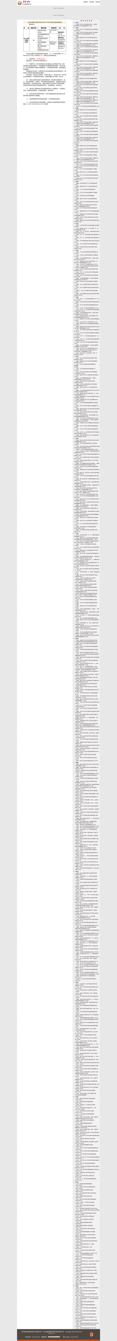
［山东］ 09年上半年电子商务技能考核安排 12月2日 (87, 773)
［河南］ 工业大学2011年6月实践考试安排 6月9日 (86, 494)
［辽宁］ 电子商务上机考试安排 (82, 1208)
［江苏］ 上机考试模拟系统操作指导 (83, 1123)
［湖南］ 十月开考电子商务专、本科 (83, 1247)
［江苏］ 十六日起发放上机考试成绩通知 (84, 1114)
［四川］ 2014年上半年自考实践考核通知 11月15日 (86, 308)
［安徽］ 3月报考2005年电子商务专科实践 (85, 1172)
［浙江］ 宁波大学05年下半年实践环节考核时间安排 (87, 1135)
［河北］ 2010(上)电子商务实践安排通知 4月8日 (86, 618)
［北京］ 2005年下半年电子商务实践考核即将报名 (86, 1147)
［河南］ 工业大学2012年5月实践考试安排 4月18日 (86, 418)
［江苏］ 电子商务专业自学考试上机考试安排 (85, 1324)
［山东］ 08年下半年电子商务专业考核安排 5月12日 (87, 826)
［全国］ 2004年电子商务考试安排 (83, 1297)
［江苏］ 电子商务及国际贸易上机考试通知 (85, 1231)
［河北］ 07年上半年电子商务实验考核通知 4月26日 (87, 956)
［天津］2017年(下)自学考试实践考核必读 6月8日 (86, 164)
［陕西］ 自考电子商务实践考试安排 (83, 1323)
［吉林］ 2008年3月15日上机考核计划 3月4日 (85, 848)
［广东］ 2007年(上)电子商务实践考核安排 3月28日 (87, 964)
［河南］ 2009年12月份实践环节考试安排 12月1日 (86, 652)
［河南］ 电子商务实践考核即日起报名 (84, 1144)
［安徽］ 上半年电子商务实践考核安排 (84, 1258)
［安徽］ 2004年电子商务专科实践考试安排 (85, 1290)
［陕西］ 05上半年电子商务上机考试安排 (84, 1175)
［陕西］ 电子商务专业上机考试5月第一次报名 (86, 1270)
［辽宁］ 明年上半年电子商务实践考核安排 (85, 1186)
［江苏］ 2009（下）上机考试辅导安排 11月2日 (86, 666)
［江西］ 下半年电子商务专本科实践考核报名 (85, 1154)
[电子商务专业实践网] (91, 1)
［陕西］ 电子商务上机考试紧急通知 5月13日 (85, 824)
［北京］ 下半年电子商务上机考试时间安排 (85, 1228)
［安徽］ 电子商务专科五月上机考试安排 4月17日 (86, 961)
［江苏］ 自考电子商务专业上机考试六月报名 (85, 1264)
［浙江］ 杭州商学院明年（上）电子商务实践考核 (86, 1298)
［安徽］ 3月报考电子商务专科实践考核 (84, 1276)
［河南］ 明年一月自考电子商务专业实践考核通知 (86, 1287)
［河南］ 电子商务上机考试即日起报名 (84, 1190)
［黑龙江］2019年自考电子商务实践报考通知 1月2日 (87, 106)
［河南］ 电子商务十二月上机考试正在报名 (85, 1104)
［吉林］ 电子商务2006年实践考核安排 (84, 1101)
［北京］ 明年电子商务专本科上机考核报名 (85, 1098)
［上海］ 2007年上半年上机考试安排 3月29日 (85, 963)
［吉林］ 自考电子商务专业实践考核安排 (84, 1301)
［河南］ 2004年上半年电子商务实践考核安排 (85, 1237)
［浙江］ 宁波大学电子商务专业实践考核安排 (85, 1311)
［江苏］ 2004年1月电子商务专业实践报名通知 (86, 1307)
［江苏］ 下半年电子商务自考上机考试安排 (85, 1138)
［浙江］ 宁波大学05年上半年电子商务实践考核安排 (87, 1160)
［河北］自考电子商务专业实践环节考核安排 (85, 1314)
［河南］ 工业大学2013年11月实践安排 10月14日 (86, 322)
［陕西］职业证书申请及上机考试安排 (84, 1225)
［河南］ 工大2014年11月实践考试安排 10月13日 (86, 264)
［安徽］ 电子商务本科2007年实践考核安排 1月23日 (87, 974)
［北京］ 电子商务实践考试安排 (82, 1328)
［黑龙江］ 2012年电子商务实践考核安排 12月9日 (86, 449)
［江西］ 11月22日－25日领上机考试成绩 (84, 1202)
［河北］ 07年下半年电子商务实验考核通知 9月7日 (86, 925)
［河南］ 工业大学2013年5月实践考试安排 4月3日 (86, 348)
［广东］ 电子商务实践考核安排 (82, 1253)
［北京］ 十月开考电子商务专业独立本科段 (85, 1250)
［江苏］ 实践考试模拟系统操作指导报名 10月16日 (86, 1017)
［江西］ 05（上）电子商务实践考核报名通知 (85, 1178)
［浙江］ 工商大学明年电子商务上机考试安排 (85, 1193)
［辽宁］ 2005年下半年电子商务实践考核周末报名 (86, 1151)
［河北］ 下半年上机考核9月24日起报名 (84, 1219)
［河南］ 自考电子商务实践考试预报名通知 (85, 1304)
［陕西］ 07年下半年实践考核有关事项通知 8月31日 (87, 933)
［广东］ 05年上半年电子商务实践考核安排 (85, 1163)
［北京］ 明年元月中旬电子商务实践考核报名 (85, 1199)
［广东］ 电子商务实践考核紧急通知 (83, 1183)
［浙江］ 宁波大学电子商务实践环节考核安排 (85, 1267)
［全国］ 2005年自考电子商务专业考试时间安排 (86, 1241)
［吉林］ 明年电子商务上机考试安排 (83, 1196)
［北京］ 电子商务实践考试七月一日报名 (84, 1244)
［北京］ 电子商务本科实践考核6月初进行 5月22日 (86, 952)
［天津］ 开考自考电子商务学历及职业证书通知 (86, 1273)
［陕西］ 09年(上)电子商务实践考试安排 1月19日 (86, 760)
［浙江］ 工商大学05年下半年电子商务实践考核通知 (87, 1157)
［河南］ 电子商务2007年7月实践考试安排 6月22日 (86, 941)
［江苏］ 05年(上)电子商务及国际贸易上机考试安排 (87, 1169)
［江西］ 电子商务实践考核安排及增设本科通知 (86, 1320)
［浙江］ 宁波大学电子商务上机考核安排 (84, 1216)
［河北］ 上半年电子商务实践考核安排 (84, 1254)
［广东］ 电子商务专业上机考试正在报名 (84, 1110)
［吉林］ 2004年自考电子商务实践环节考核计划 (86, 1279)
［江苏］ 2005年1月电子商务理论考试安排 (85, 1205)
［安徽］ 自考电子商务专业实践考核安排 (84, 1120)
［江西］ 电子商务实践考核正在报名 (83, 1222)
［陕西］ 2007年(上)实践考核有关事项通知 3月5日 (86, 972)
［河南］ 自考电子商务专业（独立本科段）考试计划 (87, 1261)
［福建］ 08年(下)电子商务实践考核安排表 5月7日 (86, 827)
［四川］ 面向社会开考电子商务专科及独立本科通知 (87, 1210)
